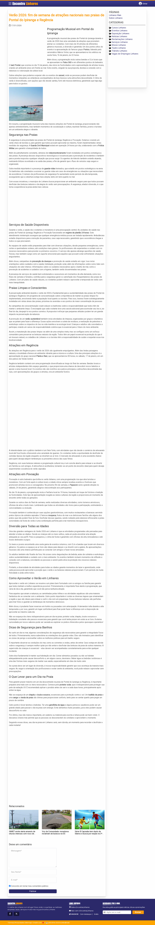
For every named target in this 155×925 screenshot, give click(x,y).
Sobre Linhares (116, 18)
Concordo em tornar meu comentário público (29, 886)
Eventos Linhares (119, 30)
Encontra (25, 3)
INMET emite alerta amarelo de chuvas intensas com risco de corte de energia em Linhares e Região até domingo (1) (22, 834)
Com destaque (86, 914)
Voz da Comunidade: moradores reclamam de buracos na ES (55, 832)
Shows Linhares (119, 45)
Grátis (96, 914)
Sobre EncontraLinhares (80, 907)
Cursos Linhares (119, 28)
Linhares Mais (115, 15)
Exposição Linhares (120, 33)
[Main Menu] (10, 3)
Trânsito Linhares (119, 51)
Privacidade (19, 923)
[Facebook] (10, 914)
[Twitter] (16, 914)
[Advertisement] (27, 44)
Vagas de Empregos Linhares (125, 54)
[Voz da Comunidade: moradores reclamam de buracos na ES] (57, 819)
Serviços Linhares (120, 42)
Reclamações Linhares (122, 39)
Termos (11, 923)
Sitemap (28, 923)
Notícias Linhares (119, 36)
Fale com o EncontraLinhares (82, 911)
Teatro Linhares (119, 48)
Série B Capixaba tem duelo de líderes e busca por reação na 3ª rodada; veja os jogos (88, 833)
